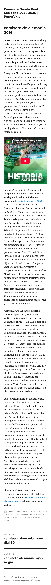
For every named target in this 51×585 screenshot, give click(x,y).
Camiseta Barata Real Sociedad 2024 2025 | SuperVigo (21, 12)
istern (10, 512)
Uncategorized (40, 512)
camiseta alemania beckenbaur (20, 514)
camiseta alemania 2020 (29, 201)
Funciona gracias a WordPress (27, 580)
